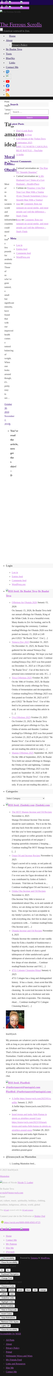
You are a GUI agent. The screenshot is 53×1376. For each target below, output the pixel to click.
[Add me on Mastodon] (2, 3)
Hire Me (10, 1248)
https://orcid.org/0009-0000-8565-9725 (22, 1222)
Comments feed (23, 253)
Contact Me (11, 1240)
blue (28, 1290)
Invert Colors (6, 1314)
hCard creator (27, 1210)
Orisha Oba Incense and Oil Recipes (29, 891)
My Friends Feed (14, 1360)
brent (18, 219)
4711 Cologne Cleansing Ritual (26, 970)
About (9, 1344)
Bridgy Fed (39, 1216)
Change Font (6, 1278)
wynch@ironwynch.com (11, 1192)
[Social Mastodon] (7, 71)
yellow (3, 1294)
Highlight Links (7, 1302)
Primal (9, 1352)
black (3, 1290)
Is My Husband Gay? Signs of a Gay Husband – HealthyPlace (30, 180)
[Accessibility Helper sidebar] (8, 1258)
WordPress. (45, 1258)
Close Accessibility (9, 1262)
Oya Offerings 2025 (21, 717)
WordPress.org (23, 257)
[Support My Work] (24, 3)
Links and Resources (15, 1363)
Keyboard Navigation (10, 1274)
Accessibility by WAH (10, 1333)
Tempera (34, 1258)
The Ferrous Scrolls (21, 24)
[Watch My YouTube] (14, 3)
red (35, 1290)
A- (2, 1270)
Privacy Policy (12, 1348)
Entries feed (21, 249)
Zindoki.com (42, 805)
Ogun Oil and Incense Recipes (26, 855)
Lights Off (5, 1326)
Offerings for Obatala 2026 (24, 602)
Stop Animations (8, 1318)
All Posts (10, 1340)
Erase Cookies (7, 1306)
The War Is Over (24, 135)
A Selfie (20, 154)
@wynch (10, 1252)
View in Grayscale (9, 1310)
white (12, 1290)
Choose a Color (7, 1286)
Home (9, 1236)
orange (43, 1290)
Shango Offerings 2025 (23, 753)
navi (12, 1294)
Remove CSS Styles (10, 1322)
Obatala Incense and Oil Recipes (27, 930)
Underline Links (7, 1298)
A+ (8, 1270)
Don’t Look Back (24, 130)
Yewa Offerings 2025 (22, 677)
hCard (6, 1210)
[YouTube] (7, 81)
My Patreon (11, 1244)
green (20, 1290)
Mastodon (4, 1176)
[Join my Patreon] (6, 3)
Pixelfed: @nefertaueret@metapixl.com (28, 1091)
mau (18, 204)
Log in (19, 245)
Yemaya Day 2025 (20, 642)
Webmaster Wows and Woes (19, 1356)
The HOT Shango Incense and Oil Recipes (32, 812)
